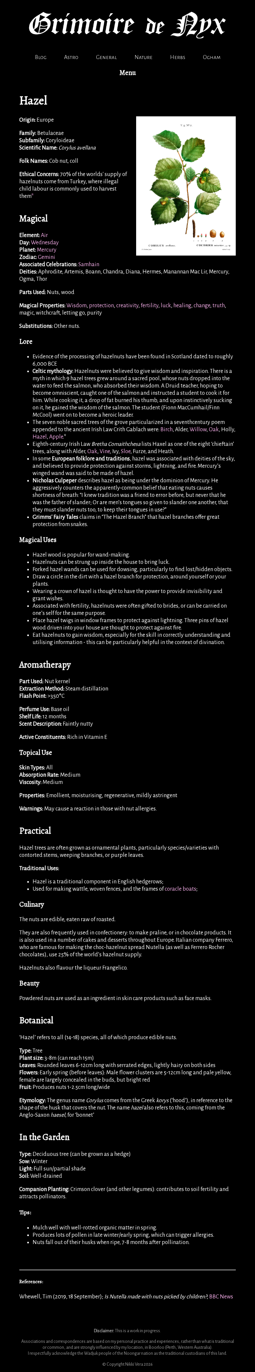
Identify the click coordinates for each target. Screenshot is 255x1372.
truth (218, 306)
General (106, 57)
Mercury (46, 250)
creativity (127, 306)
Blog (40, 57)
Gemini (46, 257)
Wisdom (76, 306)
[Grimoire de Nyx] (127, 46)
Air (44, 235)
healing (182, 306)
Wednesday (45, 243)
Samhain (88, 265)
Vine (105, 451)
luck (166, 306)
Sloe (125, 451)
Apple (56, 437)
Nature (143, 57)
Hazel (40, 437)
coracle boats (180, 889)
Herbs (177, 57)
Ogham (211, 57)
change (202, 306)
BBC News (221, 1297)
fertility (149, 306)
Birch (166, 430)
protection (101, 306)
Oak (214, 430)
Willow (198, 430)
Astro (71, 57)
